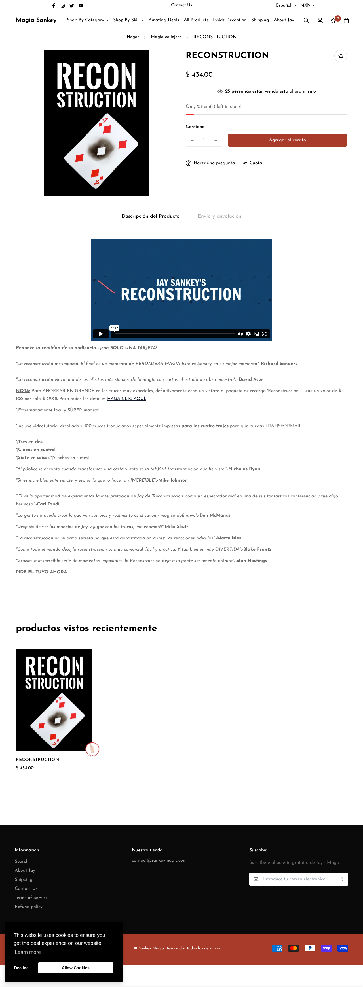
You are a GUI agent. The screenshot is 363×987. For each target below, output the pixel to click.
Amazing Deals (164, 20)
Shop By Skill (126, 20)
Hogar (133, 37)
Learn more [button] (28, 952)
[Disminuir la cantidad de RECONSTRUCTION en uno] (192, 140)
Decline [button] (21, 967)
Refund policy (29, 907)
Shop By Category (85, 20)
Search (21, 861)
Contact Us (181, 5)
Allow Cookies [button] (76, 967)
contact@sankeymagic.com (159, 860)
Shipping (260, 20)
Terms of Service (31, 898)
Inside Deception (230, 20)
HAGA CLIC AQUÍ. (126, 399)
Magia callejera (166, 37)
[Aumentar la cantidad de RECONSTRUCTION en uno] (216, 140)
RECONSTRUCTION (37, 760)
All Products (196, 20)
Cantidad (195, 127)
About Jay (284, 20)
